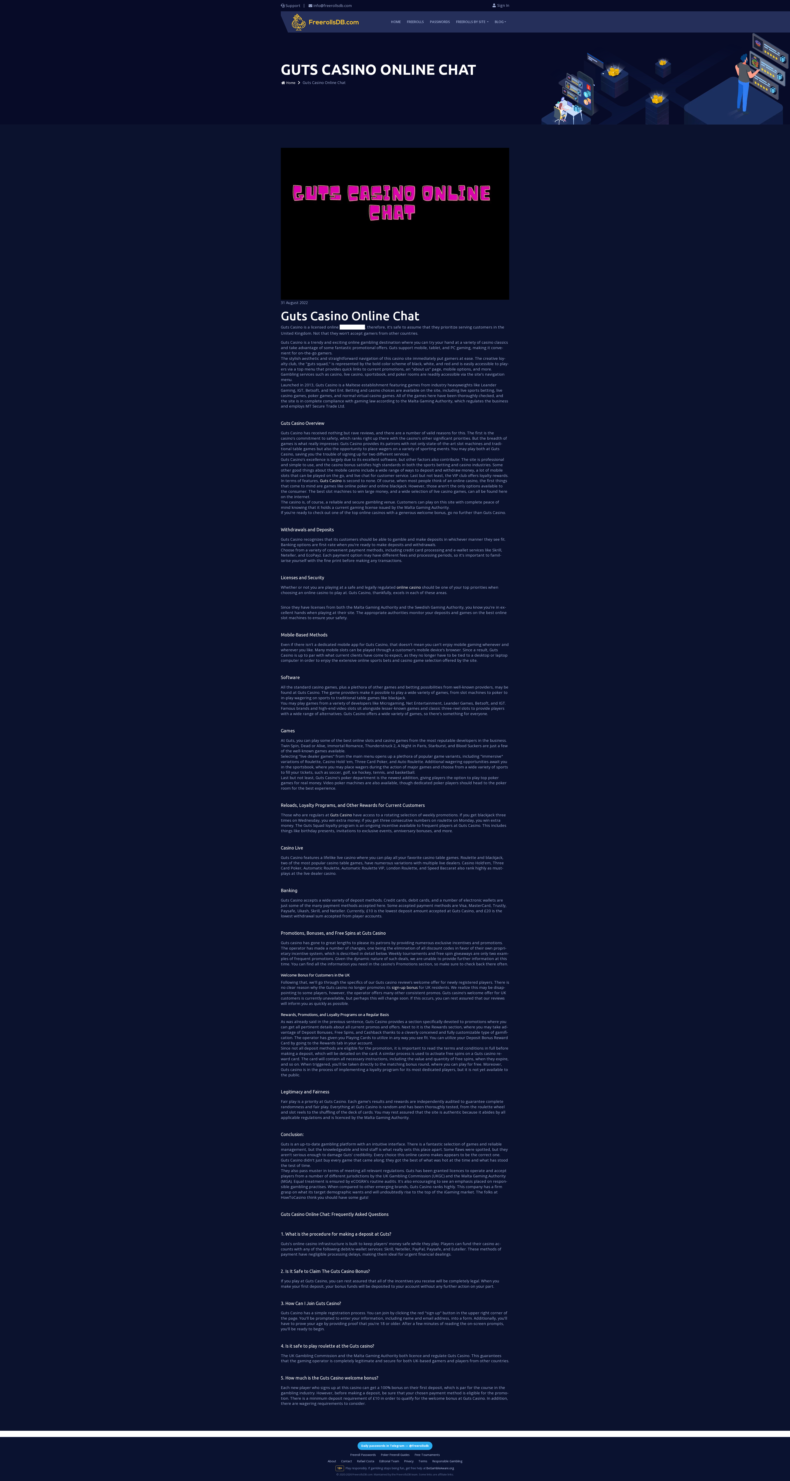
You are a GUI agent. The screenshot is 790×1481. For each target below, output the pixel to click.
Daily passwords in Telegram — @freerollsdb (395, 1446)
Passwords (440, 22)
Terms (422, 1461)
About (332, 1461)
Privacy (409, 1461)
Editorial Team (389, 1461)
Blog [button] (499, 22)
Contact (346, 1461)
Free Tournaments (427, 1455)
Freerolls (415, 22)
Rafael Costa (365, 1461)
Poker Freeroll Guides (395, 1455)
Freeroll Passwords (363, 1455)
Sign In (502, 5)
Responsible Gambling (447, 1461)
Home (396, 22)
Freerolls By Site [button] (471, 22)
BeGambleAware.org (440, 1468)
